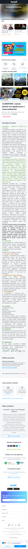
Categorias (4, 509)
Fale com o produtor (15, 436)
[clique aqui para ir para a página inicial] (14, 2)
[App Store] (10, 489)
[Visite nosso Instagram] (12, 525)
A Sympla (4, 516)
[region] (14, 544)
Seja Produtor (5, 513)
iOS (11, 392)
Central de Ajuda (14, 472)
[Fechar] (26, 541)
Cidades (4, 506)
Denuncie (23, 373)
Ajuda (3, 520)
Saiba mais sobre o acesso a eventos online (12, 398)
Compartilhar (15, 99)
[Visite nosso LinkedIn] (9, 525)
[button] (4, 543)
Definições (7, 546)
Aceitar (20, 546)
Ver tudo (24, 59)
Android (8, 393)
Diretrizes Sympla (13, 537)
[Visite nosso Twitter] (15, 525)
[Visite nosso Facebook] (19, 525)
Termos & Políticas (16, 543)
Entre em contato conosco (17, 534)
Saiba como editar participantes (9, 367)
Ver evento (14, 14)
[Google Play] (16, 489)
